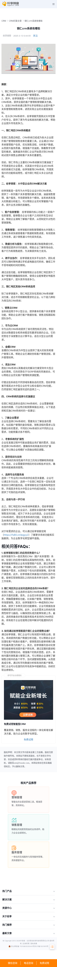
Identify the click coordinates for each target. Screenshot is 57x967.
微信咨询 (12, 963)
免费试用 (44, 963)
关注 (35, 35)
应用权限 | (27, 944)
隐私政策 (34, 944)
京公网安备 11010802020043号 (22, 946)
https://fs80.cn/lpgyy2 (16, 534)
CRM (3, 21)
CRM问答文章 (15, 21)
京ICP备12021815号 (41, 946)
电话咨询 (28, 963)
